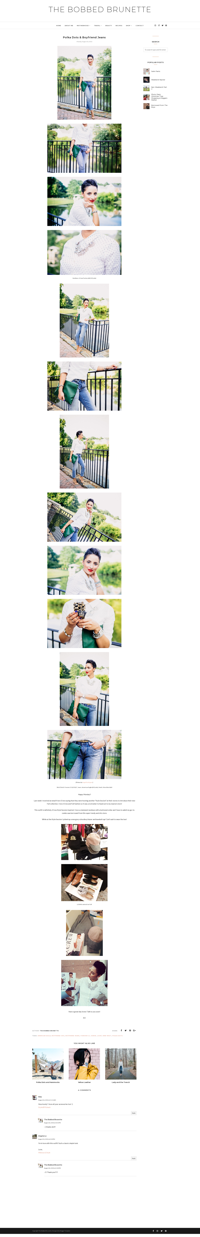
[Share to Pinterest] (130, 1030)
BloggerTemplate (65, 1231)
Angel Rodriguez (87, 782)
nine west (107, 1036)
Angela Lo (42, 1136)
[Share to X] (126, 1030)
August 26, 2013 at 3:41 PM (52, 1168)
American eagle (44, 1036)
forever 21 (85, 1036)
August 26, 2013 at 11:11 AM (47, 1100)
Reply (133, 1113)
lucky (99, 1036)
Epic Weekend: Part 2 (159, 88)
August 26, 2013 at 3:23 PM (46, 1139)
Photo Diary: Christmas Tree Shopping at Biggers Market (159, 97)
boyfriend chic (58, 1036)
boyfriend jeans (73, 1036)
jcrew (93, 1036)
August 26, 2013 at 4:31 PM (52, 1123)
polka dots (117, 1036)
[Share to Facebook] (121, 1030)
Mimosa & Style (44, 1153)
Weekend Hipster (158, 80)
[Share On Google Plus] (134, 1030)
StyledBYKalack (44, 1107)
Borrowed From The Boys (159, 106)
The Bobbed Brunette (100, 9)
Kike (40, 1097)
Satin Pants (155, 71)
